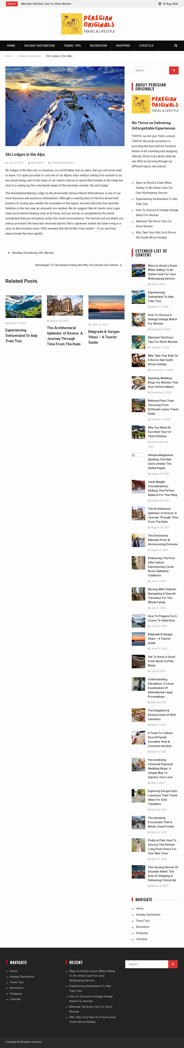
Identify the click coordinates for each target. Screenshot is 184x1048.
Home (11, 45)
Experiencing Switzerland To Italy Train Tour (21, 335)
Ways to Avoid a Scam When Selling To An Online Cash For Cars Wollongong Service (154, 188)
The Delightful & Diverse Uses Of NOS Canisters (162, 715)
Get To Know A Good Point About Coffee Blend (161, 661)
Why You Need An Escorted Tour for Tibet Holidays (159, 432)
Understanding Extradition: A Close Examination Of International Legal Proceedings (161, 688)
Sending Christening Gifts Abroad (33, 253)
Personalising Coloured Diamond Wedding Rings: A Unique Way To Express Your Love (160, 768)
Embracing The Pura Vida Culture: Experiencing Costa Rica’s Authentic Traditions (161, 566)
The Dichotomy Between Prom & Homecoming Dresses (163, 540)
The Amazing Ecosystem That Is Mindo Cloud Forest (161, 822)
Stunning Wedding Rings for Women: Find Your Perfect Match (163, 382)
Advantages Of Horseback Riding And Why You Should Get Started (76, 265)
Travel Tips (72, 45)
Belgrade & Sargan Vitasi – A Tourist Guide (103, 337)
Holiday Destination (39, 45)
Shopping (123, 45)
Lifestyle (146, 45)
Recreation (98, 45)
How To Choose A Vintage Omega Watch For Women (162, 319)
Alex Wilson (37, 162)
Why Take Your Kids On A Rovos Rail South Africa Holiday (163, 360)
